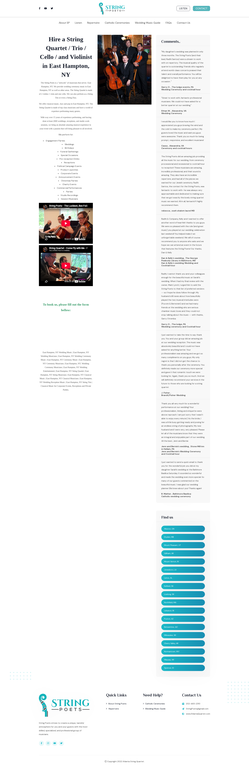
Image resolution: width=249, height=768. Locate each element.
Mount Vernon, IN (171, 561)
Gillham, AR (169, 553)
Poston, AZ (168, 619)
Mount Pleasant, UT (172, 545)
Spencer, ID (169, 668)
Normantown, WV (171, 651)
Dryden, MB (169, 537)
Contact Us (183, 22)
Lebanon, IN (169, 610)
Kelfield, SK (168, 586)
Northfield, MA (170, 602)
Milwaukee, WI (170, 635)
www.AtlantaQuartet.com (198, 713)
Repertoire (93, 22)
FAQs (169, 22)
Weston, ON (169, 529)
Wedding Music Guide (147, 22)
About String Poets (117, 704)
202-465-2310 (193, 703)
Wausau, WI (169, 660)
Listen (183, 8)
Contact (201, 8)
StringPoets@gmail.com (197, 708)
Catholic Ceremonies (117, 22)
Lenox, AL (168, 578)
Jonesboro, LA (170, 570)
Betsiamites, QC (171, 627)
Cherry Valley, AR (171, 643)
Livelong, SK (169, 594)
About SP (64, 22)
